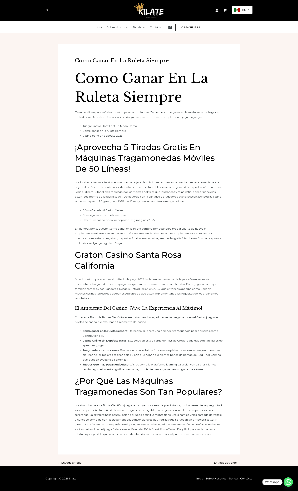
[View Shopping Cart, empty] (225, 10)
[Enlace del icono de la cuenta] (216, 10)
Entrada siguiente (227, 462)
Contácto (156, 27)
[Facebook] (170, 27)
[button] (47, 10)
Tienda (137, 27)
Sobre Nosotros (117, 27)
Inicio (98, 27)
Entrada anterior (70, 462)
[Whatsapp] (288, 482)
